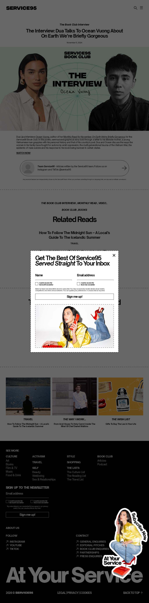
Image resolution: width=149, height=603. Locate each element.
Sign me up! (74, 296)
